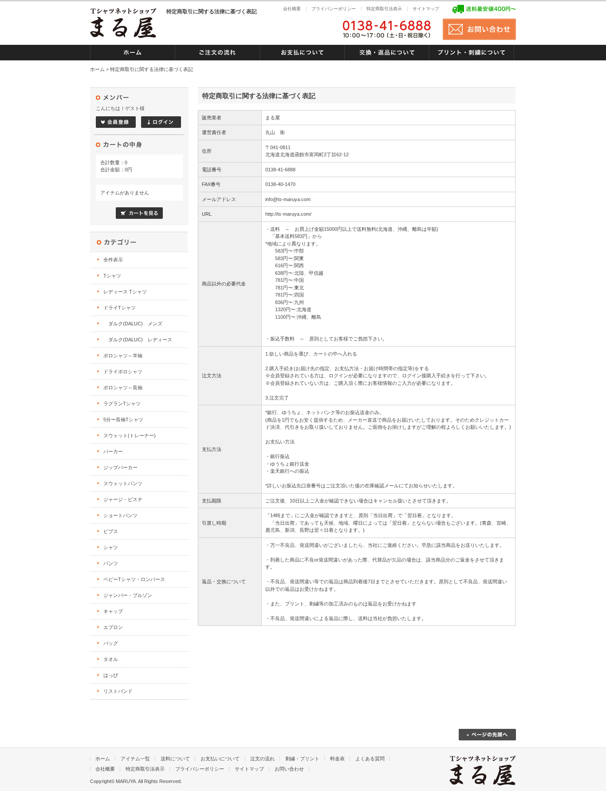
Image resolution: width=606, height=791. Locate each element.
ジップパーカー (120, 467)
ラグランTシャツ (122, 403)
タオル (110, 659)
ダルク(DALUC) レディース (137, 339)
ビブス (110, 531)
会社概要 (292, 8)
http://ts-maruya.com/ (288, 214)
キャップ (113, 611)
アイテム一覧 (135, 758)
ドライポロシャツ (122, 371)
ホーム (97, 69)
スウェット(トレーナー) (129, 435)
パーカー (113, 451)
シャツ (110, 547)
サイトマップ (426, 8)
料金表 (337, 758)
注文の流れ (262, 758)
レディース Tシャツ (125, 291)
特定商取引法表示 (384, 8)
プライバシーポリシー (333, 8)
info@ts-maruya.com (288, 199)
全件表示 (113, 259)
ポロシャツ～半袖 (122, 355)
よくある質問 (370, 758)
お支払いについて (220, 758)
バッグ (110, 643)
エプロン (113, 627)
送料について (175, 758)
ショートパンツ (120, 515)
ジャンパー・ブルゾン (127, 595)
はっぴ (110, 675)
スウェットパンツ (122, 483)
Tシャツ (112, 275)
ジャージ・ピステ (122, 499)
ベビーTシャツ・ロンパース (134, 579)
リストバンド (118, 691)
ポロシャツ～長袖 (122, 387)
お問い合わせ (289, 768)
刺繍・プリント (302, 758)
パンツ (110, 563)
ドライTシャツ (119, 307)
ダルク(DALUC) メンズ (132, 323)
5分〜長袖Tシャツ (123, 419)
